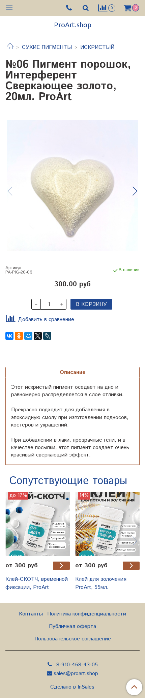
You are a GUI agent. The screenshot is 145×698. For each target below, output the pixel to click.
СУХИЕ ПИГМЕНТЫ (47, 47)
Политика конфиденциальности (86, 614)
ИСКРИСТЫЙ (97, 47)
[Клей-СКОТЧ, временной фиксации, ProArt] (37, 524)
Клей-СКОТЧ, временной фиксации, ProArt (36, 583)
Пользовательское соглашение (72, 639)
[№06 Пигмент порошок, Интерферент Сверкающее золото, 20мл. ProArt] (72, 185)
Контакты (31, 614)
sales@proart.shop (76, 673)
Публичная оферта (72, 626)
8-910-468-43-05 (76, 665)
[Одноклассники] (19, 336)
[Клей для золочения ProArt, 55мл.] (107, 524)
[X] (38, 336)
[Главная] (10, 47)
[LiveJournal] (47, 336)
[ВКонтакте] (9, 336)
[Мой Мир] (28, 336)
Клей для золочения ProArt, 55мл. (100, 583)
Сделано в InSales (72, 687)
